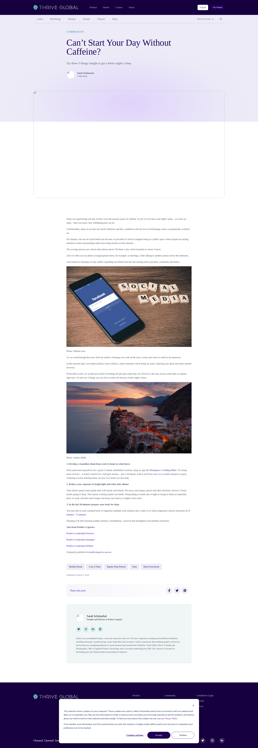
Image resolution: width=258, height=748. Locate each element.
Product (93, 7)
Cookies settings (134, 735)
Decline (182, 735)
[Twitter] (177, 590)
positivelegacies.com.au (100, 552)
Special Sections (204, 19)
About (131, 7)
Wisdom (72, 19)
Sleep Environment (151, 567)
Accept (158, 735)
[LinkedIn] (184, 590)
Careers (118, 7)
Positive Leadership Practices (80, 533)
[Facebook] (169, 590)
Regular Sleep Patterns (116, 567)
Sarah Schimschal (85, 73)
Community (75, 32)
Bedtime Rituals (75, 567)
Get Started (217, 7)
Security (200, 701)
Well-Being (55, 19)
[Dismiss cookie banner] (193, 705)
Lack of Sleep (94, 567)
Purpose (101, 19)
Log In (203, 7)
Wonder (86, 19)
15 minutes (81, 514)
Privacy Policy (171, 718)
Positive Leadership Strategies (80, 539)
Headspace (155, 470)
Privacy (200, 706)
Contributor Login (205, 695)
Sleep (114, 19)
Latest (40, 19)
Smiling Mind (169, 470)
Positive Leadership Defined (79, 546)
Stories (106, 7)
